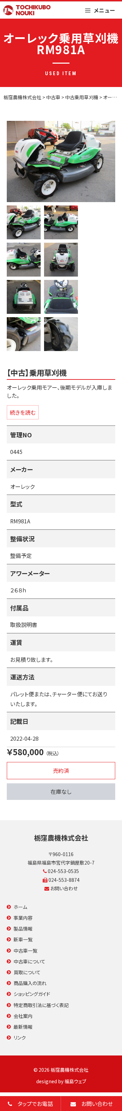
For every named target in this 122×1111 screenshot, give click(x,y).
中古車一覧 (25, 950)
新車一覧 (23, 939)
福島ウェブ (75, 1081)
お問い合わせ (63, 888)
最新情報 (23, 1026)
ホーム (20, 906)
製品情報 (23, 928)
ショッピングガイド (32, 993)
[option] (61, 161)
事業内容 (23, 917)
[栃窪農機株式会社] (26, 10)
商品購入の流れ (30, 983)
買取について (27, 972)
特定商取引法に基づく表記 (41, 1005)
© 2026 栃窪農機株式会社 (61, 1069)
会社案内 (23, 1015)
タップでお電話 (32, 1103)
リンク (20, 1037)
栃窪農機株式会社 (61, 838)
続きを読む (23, 412)
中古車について (29, 961)
